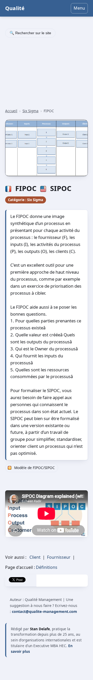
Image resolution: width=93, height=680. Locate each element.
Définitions (46, 567)
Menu (79, 8)
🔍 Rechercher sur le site (30, 33)
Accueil (11, 110)
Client (35, 557)
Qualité (15, 8)
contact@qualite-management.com (44, 611)
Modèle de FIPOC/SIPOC (34, 467)
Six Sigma (30, 110)
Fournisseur (59, 557)
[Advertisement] (46, 73)
